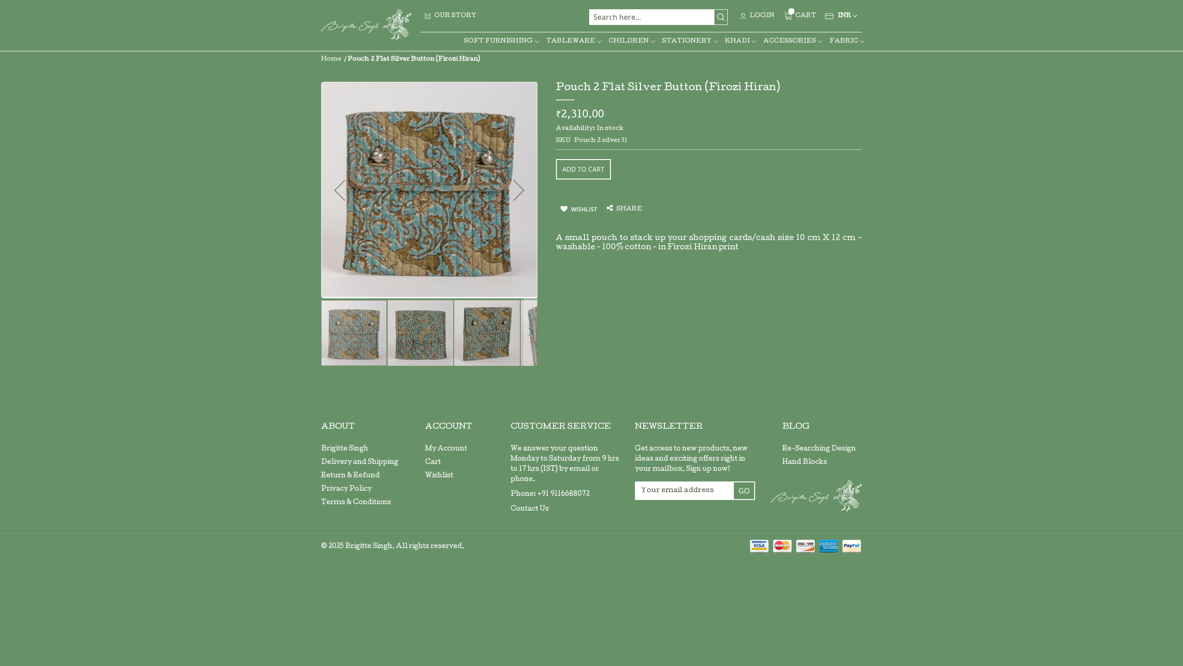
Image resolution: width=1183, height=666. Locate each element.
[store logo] (366, 25)
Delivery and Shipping (359, 462)
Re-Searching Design (819, 449)
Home (331, 59)
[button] (421, 333)
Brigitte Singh (344, 449)
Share (628, 209)
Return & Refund (350, 476)
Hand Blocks (804, 462)
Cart (433, 462)
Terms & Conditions (356, 503)
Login (762, 16)
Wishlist (439, 476)
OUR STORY (455, 16)
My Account (446, 449)
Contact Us (530, 509)
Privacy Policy (346, 489)
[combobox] (658, 17)
